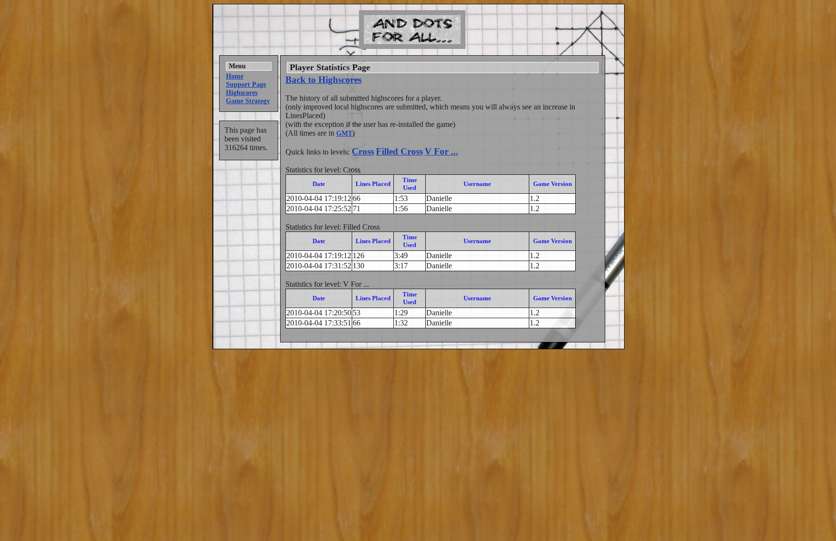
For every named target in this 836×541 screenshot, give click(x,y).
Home (234, 76)
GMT (344, 133)
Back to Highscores (323, 80)
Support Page (246, 84)
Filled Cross (399, 151)
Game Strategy (248, 101)
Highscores (241, 92)
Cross (363, 151)
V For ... (441, 151)
